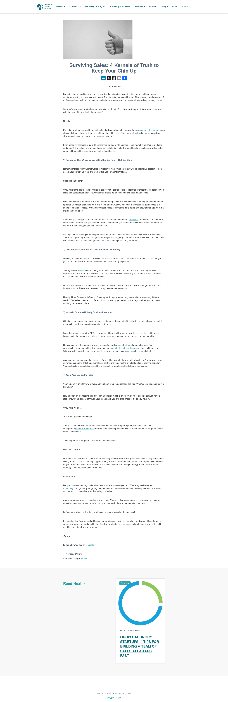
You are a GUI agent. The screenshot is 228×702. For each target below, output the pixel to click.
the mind (82, 270)
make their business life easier (125, 347)
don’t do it (133, 219)
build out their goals (84, 428)
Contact (184, 6)
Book (174, 6)
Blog (164, 6)
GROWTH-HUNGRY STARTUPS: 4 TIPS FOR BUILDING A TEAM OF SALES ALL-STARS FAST (139, 646)
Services (59, 6)
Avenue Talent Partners (45, 6)
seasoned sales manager (149, 129)
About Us (153, 6)
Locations (138, 6)
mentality (69, 488)
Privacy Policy (114, 697)
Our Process (75, 6)
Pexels (84, 558)
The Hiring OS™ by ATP (95, 6)
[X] (108, 78)
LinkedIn (90, 544)
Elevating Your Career (120, 6)
